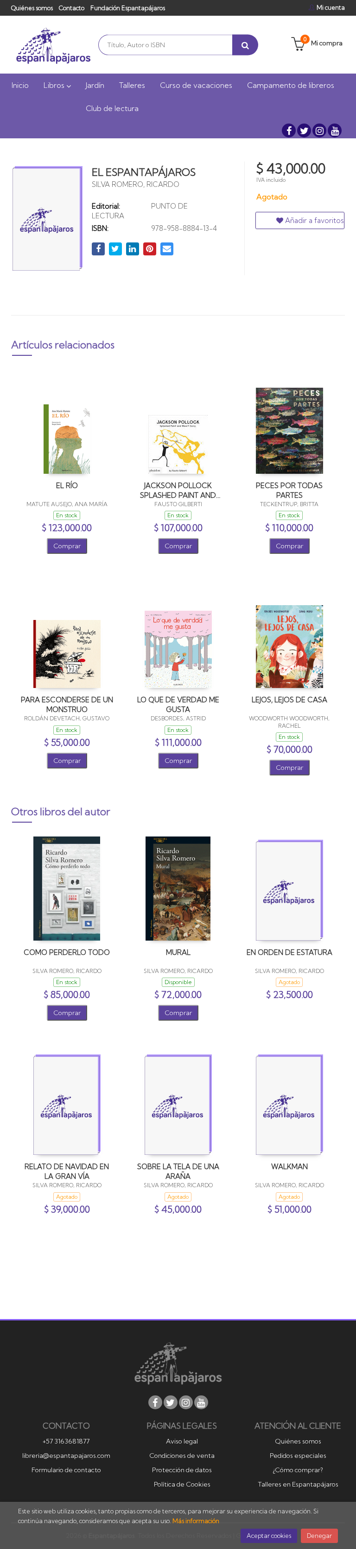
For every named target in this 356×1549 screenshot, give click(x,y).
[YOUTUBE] (335, 130)
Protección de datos (182, 1470)
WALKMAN (289, 1166)
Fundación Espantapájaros (127, 8)
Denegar (319, 1535)
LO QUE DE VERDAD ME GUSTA (178, 704)
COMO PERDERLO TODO (67, 952)
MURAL (178, 952)
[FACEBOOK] (289, 130)
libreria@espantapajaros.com (66, 1455)
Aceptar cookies (269, 1535)
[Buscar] (245, 44)
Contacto (71, 8)
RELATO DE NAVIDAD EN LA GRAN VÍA (67, 1171)
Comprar (67, 546)
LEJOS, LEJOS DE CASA (289, 699)
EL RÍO (67, 485)
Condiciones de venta (182, 1455)
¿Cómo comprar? (298, 1470)
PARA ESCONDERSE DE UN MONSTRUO (67, 704)
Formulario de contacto (66, 1470)
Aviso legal (182, 1441)
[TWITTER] (304, 130)
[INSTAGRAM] (319, 130)
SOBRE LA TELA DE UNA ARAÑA (178, 1171)
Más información (195, 1520)
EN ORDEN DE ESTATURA (289, 952)
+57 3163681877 (66, 1441)
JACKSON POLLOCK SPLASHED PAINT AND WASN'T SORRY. (178, 490)
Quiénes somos (32, 8)
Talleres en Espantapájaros (298, 1484)
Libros (55, 85)
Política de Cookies (182, 1484)
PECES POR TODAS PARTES (289, 490)
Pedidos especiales (298, 1455)
